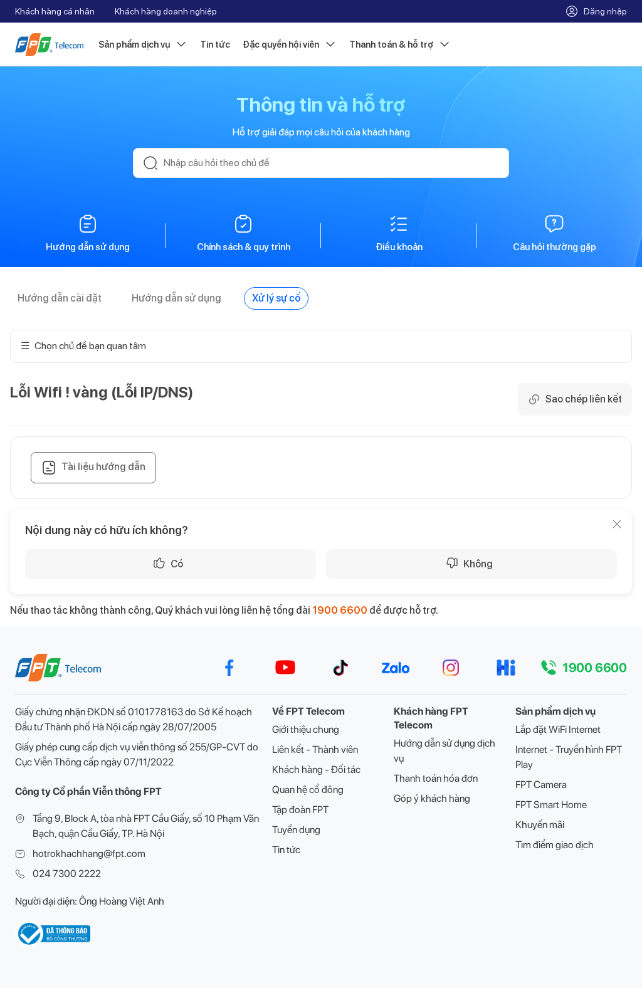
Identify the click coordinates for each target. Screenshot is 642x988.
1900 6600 (339, 610)
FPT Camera (541, 785)
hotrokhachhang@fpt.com (89, 853)
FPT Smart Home (551, 805)
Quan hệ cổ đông (308, 790)
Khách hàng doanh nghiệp (166, 11)
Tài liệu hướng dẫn (103, 467)
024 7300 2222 (67, 874)
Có (177, 564)
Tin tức (215, 44)
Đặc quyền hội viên (281, 44)
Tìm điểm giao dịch (554, 845)
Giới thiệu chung (305, 729)
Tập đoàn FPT (300, 810)
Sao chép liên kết (583, 399)
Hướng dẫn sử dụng (176, 298)
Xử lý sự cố (276, 298)
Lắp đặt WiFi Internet (558, 729)
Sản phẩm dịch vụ (134, 44)
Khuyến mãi (539, 825)
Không (478, 564)
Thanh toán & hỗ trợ (391, 44)
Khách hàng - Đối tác (316, 769)
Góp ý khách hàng (432, 798)
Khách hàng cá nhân (55, 11)
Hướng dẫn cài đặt (60, 298)
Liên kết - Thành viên (315, 749)
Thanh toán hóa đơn (436, 778)
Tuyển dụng (296, 830)
